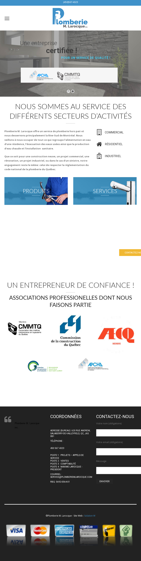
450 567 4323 (57, 448)
